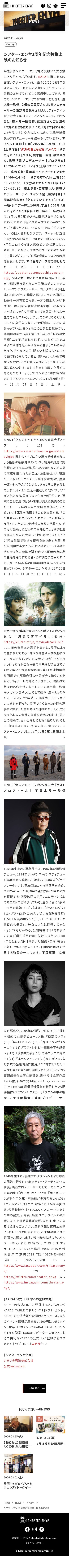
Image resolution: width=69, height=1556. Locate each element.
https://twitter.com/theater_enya (30, 1277)
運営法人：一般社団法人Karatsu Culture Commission (34, 1537)
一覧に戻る (34, 1388)
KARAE (43, 76)
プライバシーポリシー (34, 1543)
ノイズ (52, 149)
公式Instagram (15, 1366)
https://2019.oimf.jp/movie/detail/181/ (33, 642)
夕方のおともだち (32, 149)
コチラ (36, 1344)
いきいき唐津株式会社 (18, 1360)
